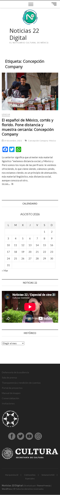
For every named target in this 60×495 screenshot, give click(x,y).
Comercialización (10, 398)
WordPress (7, 489)
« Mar (5, 270)
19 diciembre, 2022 (13, 140)
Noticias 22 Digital (24, 34)
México (52, 140)
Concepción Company (38, 140)
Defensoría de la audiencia (15, 372)
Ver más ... (10, 184)
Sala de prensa (9, 377)
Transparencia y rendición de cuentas (21, 382)
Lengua (6, 114)
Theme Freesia (43, 485)
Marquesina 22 (11, 475)
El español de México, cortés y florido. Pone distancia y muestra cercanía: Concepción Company (28, 127)
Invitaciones (8, 403)
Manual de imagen (11, 393)
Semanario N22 (48, 475)
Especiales (30, 478)
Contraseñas (30, 475)
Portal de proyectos (12, 387)
